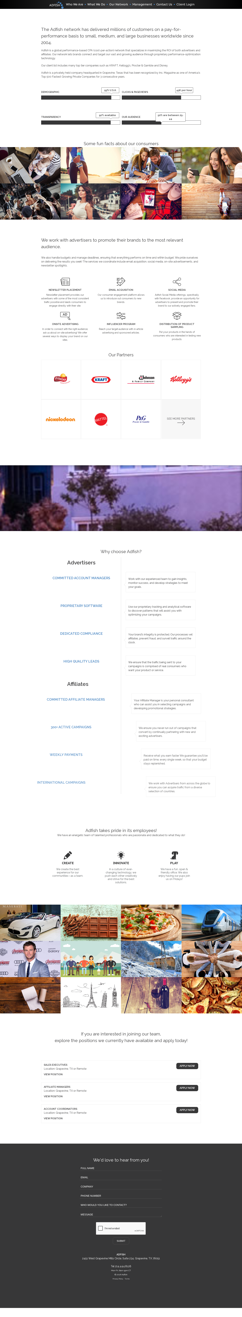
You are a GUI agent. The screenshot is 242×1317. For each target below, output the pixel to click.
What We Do (96, 4)
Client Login (185, 4)
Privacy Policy (118, 1279)
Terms (127, 1279)
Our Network (118, 4)
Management (142, 4)
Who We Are (74, 4)
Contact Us (164, 4)
